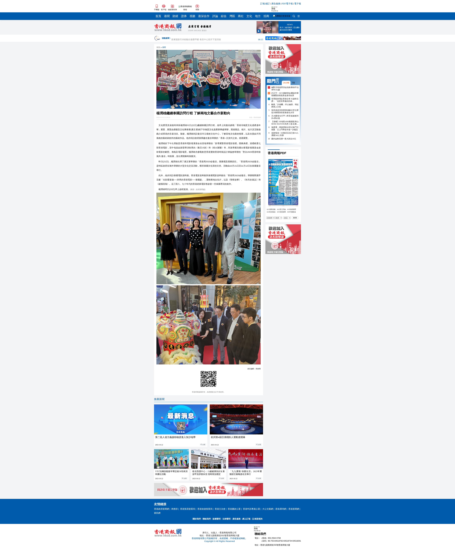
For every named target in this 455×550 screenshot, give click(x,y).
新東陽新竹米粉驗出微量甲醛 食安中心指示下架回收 (217, 38)
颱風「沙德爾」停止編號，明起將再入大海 (285, 105)
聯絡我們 (207, 519)
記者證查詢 (257, 519)
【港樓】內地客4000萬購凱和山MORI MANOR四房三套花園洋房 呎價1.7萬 (285, 123)
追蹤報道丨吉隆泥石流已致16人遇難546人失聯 (285, 134)
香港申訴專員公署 (251, 509)
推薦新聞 (159, 399)
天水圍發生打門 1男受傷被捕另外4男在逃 (285, 117)
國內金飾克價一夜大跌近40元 (283, 139)
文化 (249, 16)
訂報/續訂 (265, 3)
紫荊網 (157, 513)
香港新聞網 (293, 509)
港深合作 (203, 16)
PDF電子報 (287, 3)
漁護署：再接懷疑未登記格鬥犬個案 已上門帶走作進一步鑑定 (285, 128)
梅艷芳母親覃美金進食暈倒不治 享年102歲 (285, 88)
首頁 (158, 16)
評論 (215, 16)
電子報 (297, 3)
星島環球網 (280, 509)
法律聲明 (227, 519)
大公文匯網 (267, 509)
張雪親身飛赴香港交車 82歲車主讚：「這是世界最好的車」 (285, 100)
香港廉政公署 (234, 509)
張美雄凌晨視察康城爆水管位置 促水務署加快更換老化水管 (285, 111)
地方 (258, 16)
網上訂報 (246, 519)
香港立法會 (220, 509)
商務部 (174, 509)
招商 (266, 16)
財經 (175, 16)
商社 (241, 16)
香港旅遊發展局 (204, 509)
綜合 (224, 16)
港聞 (167, 16)
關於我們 (197, 519)
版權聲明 (217, 519)
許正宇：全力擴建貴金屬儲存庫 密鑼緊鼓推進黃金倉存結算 (285, 94)
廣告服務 (275, 3)
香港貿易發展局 (187, 509)
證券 (184, 16)
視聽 (192, 16)
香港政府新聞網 (161, 509)
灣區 (232, 16)
